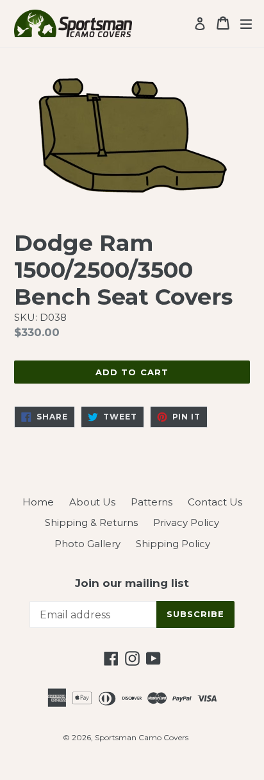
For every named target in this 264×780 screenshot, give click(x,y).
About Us (92, 502)
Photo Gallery (87, 544)
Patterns (151, 502)
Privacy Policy (186, 522)
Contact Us (215, 502)
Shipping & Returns (91, 522)
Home (38, 502)
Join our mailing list (132, 583)
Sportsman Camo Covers (141, 737)
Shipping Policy (173, 544)
